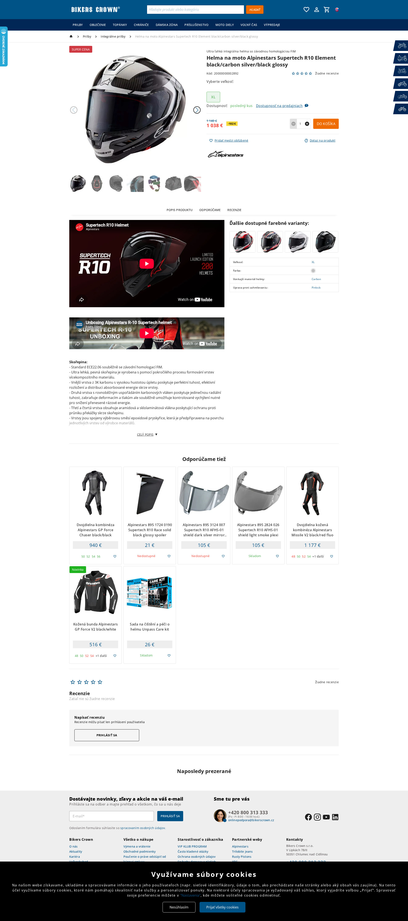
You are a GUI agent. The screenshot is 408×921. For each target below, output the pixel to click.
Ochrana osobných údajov (196, 857)
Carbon (316, 279)
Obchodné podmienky (139, 851)
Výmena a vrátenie (136, 846)
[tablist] (204, 210)
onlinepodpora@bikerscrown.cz (251, 820)
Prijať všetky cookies (222, 907)
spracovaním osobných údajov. (143, 828)
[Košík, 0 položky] (327, 9)
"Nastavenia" (190, 895)
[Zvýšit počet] (307, 124)
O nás (73, 846)
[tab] (179, 210)
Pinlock (316, 287)
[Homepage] (71, 36)
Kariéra (74, 857)
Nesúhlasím (179, 907)
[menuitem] (77, 25)
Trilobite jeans (242, 851)
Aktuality (75, 851)
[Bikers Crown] (95, 9)
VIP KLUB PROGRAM (192, 846)
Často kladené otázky (193, 851)
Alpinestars (240, 846)
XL (313, 262)
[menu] (176, 25)
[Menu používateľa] (317, 9)
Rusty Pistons (241, 857)
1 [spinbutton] (300, 124)
